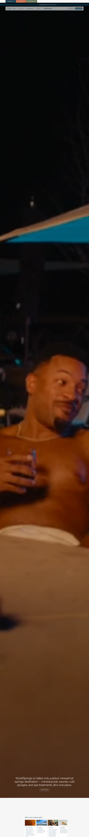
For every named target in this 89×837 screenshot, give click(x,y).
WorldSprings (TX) (10, 1)
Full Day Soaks (39, 4)
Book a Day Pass (44, 789)
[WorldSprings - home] (48, 8)
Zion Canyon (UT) (21, 1)
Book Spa (71, 8)
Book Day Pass (78, 8)
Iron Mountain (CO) (31, 1)
